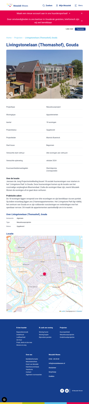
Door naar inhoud (8, 3)
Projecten (18, 38)
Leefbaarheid (20, 337)
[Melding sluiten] (82, 13)
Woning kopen (44, 334)
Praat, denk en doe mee (24, 342)
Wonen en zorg (21, 345)
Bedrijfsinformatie (32, 359)
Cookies (51, 376)
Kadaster (79, 311)
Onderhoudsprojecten (67, 337)
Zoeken (49, 5)
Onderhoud (20, 334)
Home (9, 38)
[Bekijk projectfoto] (44, 74)
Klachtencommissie (32, 367)
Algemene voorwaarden (34, 375)
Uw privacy (52, 372)
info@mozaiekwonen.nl (57, 363)
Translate (80, 29)
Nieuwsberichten (31, 361)
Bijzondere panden (45, 337)
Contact (28, 372)
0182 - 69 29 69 (54, 359)
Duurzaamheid (65, 332)
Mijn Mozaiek (65, 5)
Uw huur (19, 340)
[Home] (17, 5)
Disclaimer (52, 368)
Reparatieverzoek (22, 332)
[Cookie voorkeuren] (4, 399)
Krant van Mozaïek (32, 364)
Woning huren (43, 332)
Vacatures (29, 369)
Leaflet (63, 311)
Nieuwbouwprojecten (67, 334)
